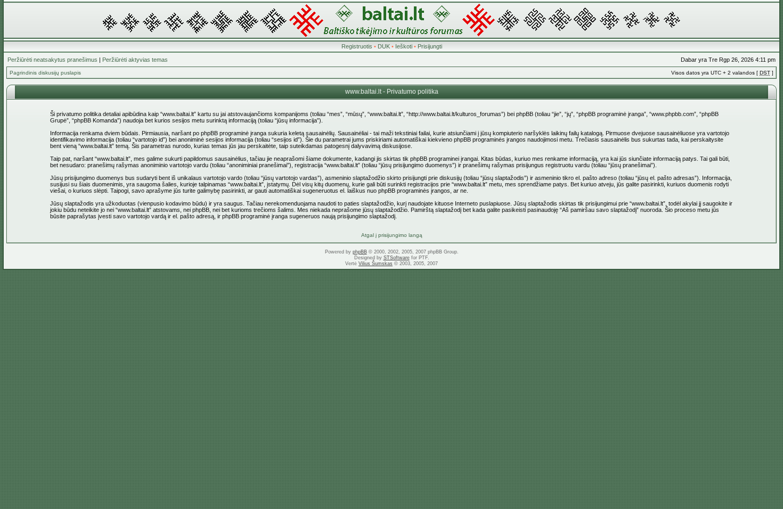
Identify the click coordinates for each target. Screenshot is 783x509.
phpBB (360, 251)
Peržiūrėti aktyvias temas (135, 59)
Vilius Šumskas (375, 263)
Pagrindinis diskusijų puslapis (45, 73)
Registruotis (356, 46)
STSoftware (397, 257)
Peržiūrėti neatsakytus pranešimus (52, 59)
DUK (384, 46)
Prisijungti (430, 46)
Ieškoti (403, 46)
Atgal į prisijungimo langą (391, 235)
